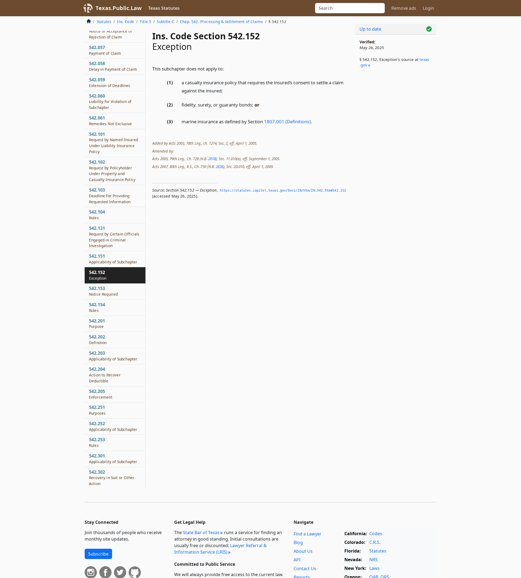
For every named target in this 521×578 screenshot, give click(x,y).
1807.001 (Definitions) (287, 121)
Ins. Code (125, 21)
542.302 (111, 477)
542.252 (113, 426)
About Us (303, 551)
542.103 (110, 195)
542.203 (113, 355)
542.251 (97, 410)
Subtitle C (165, 21)
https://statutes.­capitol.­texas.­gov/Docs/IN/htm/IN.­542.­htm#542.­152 (283, 190)
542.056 (110, 31)
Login (428, 8)
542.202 (98, 339)
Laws (374, 568)
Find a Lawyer (308, 534)
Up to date (370, 29)
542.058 (113, 66)
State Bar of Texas (201, 532)
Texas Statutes (164, 8)
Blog (298, 542)
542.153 (103, 291)
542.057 (105, 50)
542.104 (97, 214)
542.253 (97, 442)
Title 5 (145, 21)
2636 (219, 166)
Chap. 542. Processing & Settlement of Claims (221, 21)
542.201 (97, 323)
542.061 (110, 120)
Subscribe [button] (98, 554)
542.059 (110, 82)
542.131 (114, 236)
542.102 (112, 170)
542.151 (113, 258)
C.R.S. (374, 542)
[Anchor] (227, 68)
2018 (212, 158)
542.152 (97, 275)
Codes (375, 534)
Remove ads (403, 8)
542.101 (113, 142)
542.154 (97, 307)
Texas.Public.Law (119, 8)
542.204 (105, 374)
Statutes (104, 21)
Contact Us (305, 568)
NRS (373, 560)
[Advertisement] (395, 161)
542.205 (100, 394)
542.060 (110, 101)
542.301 (113, 458)
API (297, 560)
